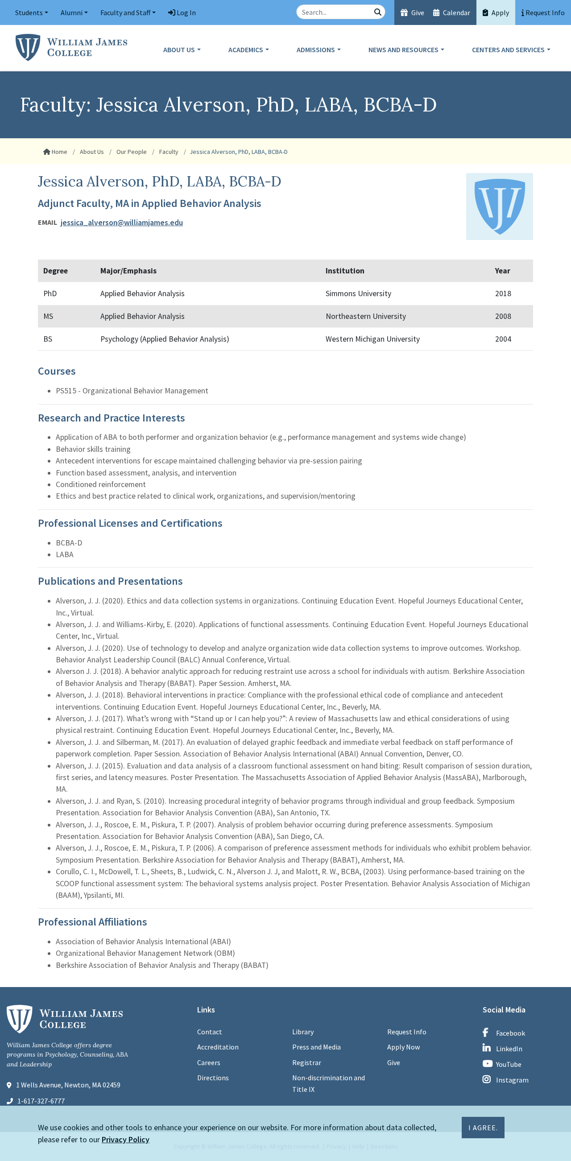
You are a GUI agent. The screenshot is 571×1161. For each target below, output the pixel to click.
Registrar (306, 1062)
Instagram (512, 1079)
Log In (185, 12)
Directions (213, 1077)
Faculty (168, 152)
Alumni (72, 12)
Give (417, 12)
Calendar (456, 12)
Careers (208, 1062)
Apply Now (403, 1046)
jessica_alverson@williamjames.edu (122, 222)
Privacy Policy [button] (125, 1139)
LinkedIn (509, 1048)
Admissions (316, 49)
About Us (179, 49)
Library (303, 1031)
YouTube (508, 1064)
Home (58, 152)
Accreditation (218, 1046)
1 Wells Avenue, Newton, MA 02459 (68, 1084)
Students (29, 12)
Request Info (406, 1031)
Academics (245, 49)
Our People (131, 152)
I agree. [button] (483, 1127)
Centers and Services (508, 49)
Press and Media (316, 1046)
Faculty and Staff (125, 12)
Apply (499, 12)
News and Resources (403, 49)
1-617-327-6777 (41, 1100)
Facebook (510, 1033)
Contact (209, 1031)
